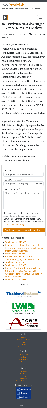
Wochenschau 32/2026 (15, 262)
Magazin (23, 338)
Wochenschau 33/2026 (15, 253)
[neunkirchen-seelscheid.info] (23, 389)
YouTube (23, 374)
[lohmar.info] (23, 397)
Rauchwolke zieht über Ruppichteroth (22, 245)
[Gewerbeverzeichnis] (23, 294)
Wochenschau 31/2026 (15, 265)
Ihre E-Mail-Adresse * (13, 180)
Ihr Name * (8, 170)
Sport (24, 342)
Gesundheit (23, 364)
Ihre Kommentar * (11, 189)
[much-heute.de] (23, 393)
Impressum (23, 378)
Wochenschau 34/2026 (15, 242)
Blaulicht (23, 344)
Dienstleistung (23, 359)
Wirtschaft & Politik (23, 340)
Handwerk (23, 357)
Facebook (23, 371)
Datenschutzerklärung (13, 224)
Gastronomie (23, 354)
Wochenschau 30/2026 (15, 279)
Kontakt (23, 376)
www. (12, 5)
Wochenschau (23, 347)
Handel (23, 361)
